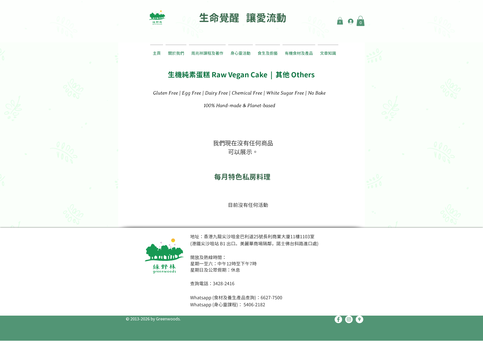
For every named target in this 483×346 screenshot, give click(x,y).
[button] (340, 21)
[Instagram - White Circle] (349, 319)
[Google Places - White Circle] (359, 319)
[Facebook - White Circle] (338, 319)
